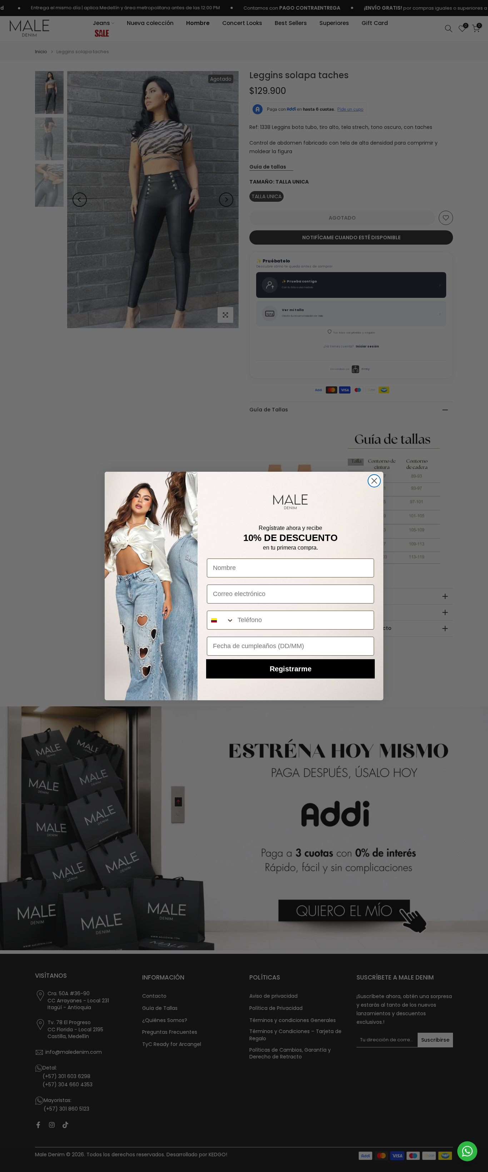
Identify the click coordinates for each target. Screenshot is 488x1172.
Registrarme (291, 669)
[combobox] (220, 620)
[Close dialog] (374, 481)
